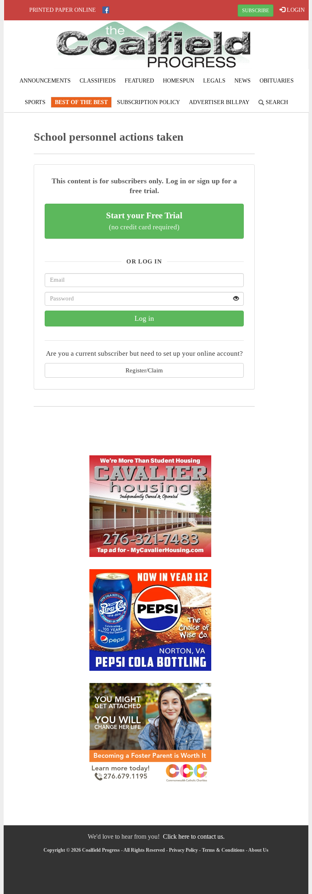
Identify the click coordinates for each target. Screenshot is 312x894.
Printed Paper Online (62, 10)
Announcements (45, 81)
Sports (35, 102)
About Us (258, 850)
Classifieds (98, 81)
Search (276, 102)
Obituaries (277, 81)
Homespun (178, 81)
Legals (214, 81)
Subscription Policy (148, 102)
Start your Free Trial (144, 221)
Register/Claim (144, 370)
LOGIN (295, 10)
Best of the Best (81, 102)
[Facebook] (106, 10)
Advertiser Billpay (219, 102)
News (242, 81)
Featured (139, 81)
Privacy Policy (183, 850)
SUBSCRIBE (255, 10)
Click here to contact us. (194, 836)
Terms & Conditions (223, 850)
